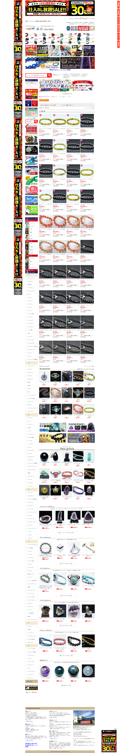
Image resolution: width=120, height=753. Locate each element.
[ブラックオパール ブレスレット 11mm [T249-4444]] (59, 196)
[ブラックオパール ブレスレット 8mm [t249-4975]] (59, 272)
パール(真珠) (30, 547)
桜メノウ (29, 294)
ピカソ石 (29, 570)
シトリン (29, 430)
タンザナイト (30, 502)
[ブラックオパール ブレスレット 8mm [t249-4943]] (59, 297)
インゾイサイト (31, 326)
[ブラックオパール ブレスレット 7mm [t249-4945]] (45, 297)
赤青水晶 (29, 284)
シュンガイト (30, 443)
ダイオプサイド (31, 495)
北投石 (29, 616)
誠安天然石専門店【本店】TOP (45, 96)
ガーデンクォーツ (31, 365)
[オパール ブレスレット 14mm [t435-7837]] (59, 221)
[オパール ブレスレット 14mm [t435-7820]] (59, 246)
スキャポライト (31, 456)
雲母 (29, 333)
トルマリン (30, 538)
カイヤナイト (30, 372)
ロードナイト (30, 677)
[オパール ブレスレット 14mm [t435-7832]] (72, 221)
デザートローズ (31, 518)
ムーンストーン (31, 632)
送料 (81, 22)
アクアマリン (30, 287)
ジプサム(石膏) (31, 437)
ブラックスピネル (31, 596)
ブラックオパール (31, 590)
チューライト (30, 508)
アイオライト (30, 281)
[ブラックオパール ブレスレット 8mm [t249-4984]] (86, 246)
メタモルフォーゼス (32, 635)
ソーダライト (30, 486)
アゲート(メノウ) (31, 291)
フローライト (30, 606)
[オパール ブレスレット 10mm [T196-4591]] (59, 146)
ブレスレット (29, 85)
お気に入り (84, 23)
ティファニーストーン (32, 512)
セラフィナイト (31, 476)
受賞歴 (26, 746)
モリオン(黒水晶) (31, 639)
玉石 (29, 391)
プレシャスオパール (32, 600)
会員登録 (72, 23)
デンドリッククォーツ (32, 528)
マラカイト (30, 626)
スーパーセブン (31, 450)
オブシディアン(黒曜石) (32, 359)
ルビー (29, 668)
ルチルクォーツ (75, 75)
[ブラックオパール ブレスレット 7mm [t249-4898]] (72, 347)
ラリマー (85, 74)
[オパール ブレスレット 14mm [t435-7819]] (72, 246)
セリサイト (30, 479)
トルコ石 (29, 534)
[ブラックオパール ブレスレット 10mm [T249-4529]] (86, 120)
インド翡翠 (30, 330)
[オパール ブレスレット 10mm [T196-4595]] (45, 120)
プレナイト (30, 603)
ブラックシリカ (31, 593)
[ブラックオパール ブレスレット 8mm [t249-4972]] (72, 272)
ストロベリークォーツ (32, 466)
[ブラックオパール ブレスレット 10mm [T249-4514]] (86, 196)
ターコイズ (30, 492)
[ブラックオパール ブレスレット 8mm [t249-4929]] (59, 322)
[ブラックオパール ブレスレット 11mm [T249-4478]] (72, 171)
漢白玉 (29, 382)
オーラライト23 (31, 349)
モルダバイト (30, 642)
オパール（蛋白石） (62, 96)
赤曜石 (29, 473)
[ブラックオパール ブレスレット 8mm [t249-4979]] (45, 272)
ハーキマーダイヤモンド (33, 544)
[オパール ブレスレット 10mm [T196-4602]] (59, 171)
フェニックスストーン (32, 583)
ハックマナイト (31, 557)
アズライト (30, 297)
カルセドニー (30, 379)
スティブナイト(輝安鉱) (32, 463)
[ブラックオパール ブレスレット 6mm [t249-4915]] (72, 322)
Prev (41, 86)
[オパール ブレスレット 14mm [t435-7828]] (45, 246)
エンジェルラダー (31, 343)
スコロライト (30, 460)
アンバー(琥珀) (31, 313)
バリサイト (30, 564)
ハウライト (30, 554)
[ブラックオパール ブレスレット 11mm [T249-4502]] (72, 146)
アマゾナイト (30, 304)
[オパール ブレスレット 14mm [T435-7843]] (45, 221)
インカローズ (30, 323)
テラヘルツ (66, 77)
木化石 (29, 385)
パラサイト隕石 (31, 560)
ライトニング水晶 (31, 648)
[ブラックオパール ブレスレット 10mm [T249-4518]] (86, 146)
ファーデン (30, 577)
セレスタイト (66, 75)
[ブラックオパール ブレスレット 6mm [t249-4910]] (86, 322)
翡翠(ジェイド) (31, 574)
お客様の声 (92, 22)
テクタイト (30, 515)
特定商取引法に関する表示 (31, 743)
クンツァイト (30, 401)
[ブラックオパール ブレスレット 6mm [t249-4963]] (86, 272)
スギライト (30, 453)
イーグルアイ (30, 320)
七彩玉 (29, 427)
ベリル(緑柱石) (31, 613)
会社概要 (68, 22)
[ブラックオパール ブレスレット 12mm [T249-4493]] (45, 146)
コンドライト (30, 411)
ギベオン (65, 74)
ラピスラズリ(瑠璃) (32, 652)
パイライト (30, 551)
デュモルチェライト (32, 521)
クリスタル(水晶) (31, 398)
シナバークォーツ (31, 434)
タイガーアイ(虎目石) (32, 499)
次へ (90, 366)
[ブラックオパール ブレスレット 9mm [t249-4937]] (86, 297)
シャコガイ (30, 440)
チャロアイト (30, 505)
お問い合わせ (92, 23)
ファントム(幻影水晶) (32, 580)
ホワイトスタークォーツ (33, 619)
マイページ (78, 23)
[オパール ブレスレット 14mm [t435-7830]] (86, 221)
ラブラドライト (31, 655)
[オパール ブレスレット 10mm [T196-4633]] (86, 171)
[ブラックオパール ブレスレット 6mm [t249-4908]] (45, 347)
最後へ (93, 366)
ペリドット (30, 609)
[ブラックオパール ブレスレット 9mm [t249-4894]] (86, 347)
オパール (29, 356)
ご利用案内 (85, 22)
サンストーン (30, 424)
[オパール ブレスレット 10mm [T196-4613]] (45, 196)
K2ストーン (30, 404)
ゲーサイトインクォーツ (33, 408)
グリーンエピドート (32, 395)
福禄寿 (29, 587)
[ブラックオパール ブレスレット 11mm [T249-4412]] (45, 171)
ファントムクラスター (75, 74)
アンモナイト (30, 317)
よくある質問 (75, 22)
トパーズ (29, 531)
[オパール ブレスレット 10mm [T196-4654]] (72, 196)
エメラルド (30, 336)
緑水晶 (29, 629)
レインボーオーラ (31, 671)
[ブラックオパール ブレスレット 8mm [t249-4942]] (72, 297)
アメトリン (30, 310)
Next (93, 86)
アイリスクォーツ (31, 278)
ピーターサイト (31, 567)
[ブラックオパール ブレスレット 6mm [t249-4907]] (59, 347)
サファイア (30, 417)
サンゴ (29, 421)
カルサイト (30, 375)
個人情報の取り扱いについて (31, 745)
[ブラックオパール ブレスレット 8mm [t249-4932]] (45, 322)
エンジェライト (31, 339)
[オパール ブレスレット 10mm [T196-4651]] (72, 120)
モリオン (84, 75)
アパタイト (30, 300)
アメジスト (30, 307)
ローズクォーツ (31, 674)
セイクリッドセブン (32, 469)
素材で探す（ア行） (54, 96)
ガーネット (30, 369)
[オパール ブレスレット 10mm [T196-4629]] (59, 120)
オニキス (29, 352)
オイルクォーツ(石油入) (32, 346)
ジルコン (29, 447)
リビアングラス (31, 661)
